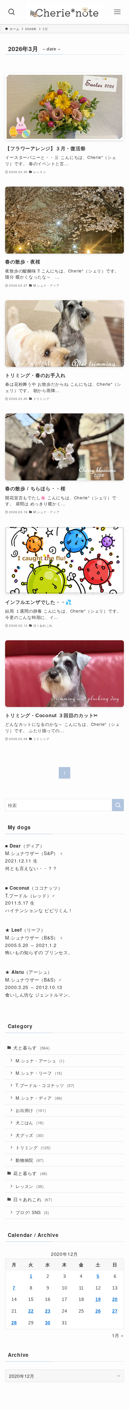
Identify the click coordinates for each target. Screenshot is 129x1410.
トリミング (33, 1147)
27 (115, 1311)
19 (98, 1299)
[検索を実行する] (118, 805)
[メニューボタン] (117, 12)
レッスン (30, 1186)
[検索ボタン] (11, 12)
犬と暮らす (31, 1047)
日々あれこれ (32, 1199)
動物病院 (30, 1160)
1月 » (118, 1335)
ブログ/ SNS (32, 1212)
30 (47, 1322)
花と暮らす (30, 1173)
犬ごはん (30, 1122)
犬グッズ (30, 1135)
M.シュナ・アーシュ (40, 1061)
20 (115, 1299)
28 (14, 1322)
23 (47, 1311)
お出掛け (31, 1110)
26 (98, 1311)
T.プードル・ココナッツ (45, 1085)
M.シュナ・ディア (39, 1098)
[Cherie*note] (64, 12)
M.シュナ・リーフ (39, 1073)
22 (31, 1311)
